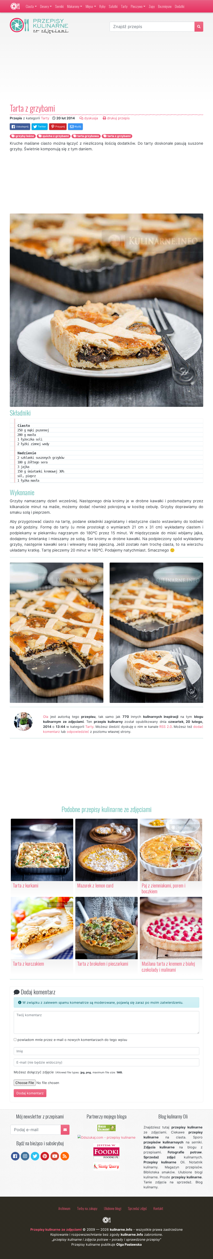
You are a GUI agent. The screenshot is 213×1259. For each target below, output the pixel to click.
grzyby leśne (24, 136)
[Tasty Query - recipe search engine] (106, 1166)
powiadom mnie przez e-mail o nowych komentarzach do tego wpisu (72, 1040)
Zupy (152, 6)
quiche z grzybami (55, 136)
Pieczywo (136, 6)
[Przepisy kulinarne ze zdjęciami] (15, 6)
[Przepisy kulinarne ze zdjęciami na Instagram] (25, 1156)
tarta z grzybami (119, 136)
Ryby (102, 6)
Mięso (89, 6)
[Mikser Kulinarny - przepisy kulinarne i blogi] (106, 1128)
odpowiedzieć (78, 731)
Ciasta (30, 6)
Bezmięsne (165, 6)
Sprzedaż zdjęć (137, 1208)
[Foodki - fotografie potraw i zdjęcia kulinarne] (106, 1151)
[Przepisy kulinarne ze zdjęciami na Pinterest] (44, 1156)
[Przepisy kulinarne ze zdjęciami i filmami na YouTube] (54, 1156)
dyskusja (90, 118)
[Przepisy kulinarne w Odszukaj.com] (106, 1137)
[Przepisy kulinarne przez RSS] (64, 1156)
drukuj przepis (118, 118)
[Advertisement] (106, 68)
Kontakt (158, 1208)
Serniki (59, 6)
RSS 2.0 (165, 727)
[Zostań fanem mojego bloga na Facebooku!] (15, 1156)
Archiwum (64, 1208)
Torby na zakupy (87, 1208)
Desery (44, 6)
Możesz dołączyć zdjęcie (68, 1072)
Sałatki (113, 6)
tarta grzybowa (88, 136)
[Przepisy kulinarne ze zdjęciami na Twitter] (35, 1156)
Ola (45, 717)
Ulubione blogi (112, 1208)
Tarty (124, 6)
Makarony (73, 6)
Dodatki (179, 6)
